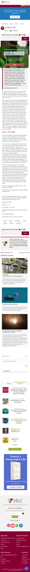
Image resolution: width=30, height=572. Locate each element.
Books (17, 544)
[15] (11, 187)
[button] (26, 568)
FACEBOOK (12, 35)
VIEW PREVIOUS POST (7, 252)
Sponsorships (4, 546)
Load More (15, 444)
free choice (18, 220)
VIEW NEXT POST (23, 252)
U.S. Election (25, 563)
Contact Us (3, 540)
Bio (1, 557)
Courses (18, 542)
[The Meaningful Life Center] (5, 2)
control (10, 220)
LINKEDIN (17, 35)
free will (11, 223)
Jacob (11, 23)
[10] (11, 104)
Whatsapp (17, 526)
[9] (14, 94)
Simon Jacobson (5, 552)
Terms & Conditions (16, 570)
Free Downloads (20, 538)
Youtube (19, 35)
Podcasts (3, 563)
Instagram (9, 526)
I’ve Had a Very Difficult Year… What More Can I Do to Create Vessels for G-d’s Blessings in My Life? (19, 391)
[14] (11, 154)
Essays (6, 30)
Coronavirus (25, 555)
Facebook (21, 526)
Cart (23, 5)
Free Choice (5, 23)
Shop (2, 548)
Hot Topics (25, 552)
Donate (2, 544)
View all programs (15, 449)
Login (28, 5)
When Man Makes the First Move (17, 400)
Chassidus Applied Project (22, 546)
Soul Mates (25, 561)
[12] (21, 117)
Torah (5, 220)
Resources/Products (22, 535)
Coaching (3, 559)
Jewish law (19, 223)
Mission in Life (25, 559)
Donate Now (15, 17)
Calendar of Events (5, 542)
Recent (9, 383)
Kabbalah (24, 557)
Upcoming (20, 383)
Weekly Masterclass (15, 430)
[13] (10, 129)
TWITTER (14, 35)
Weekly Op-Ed (15, 439)
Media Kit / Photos (5, 561)
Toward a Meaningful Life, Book (9, 555)
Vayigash (22, 23)
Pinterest (22, 35)
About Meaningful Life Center (8, 538)
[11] (17, 110)
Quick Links (4, 535)
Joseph (16, 23)
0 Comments (15, 30)
